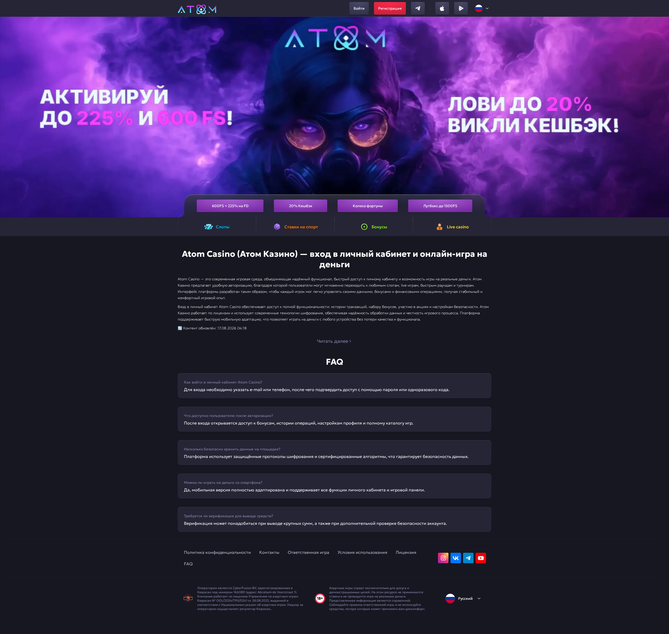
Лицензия (406, 552)
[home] (197, 8)
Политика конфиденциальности (217, 552)
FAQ (188, 563)
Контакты (269, 552)
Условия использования (362, 552)
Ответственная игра (308, 552)
